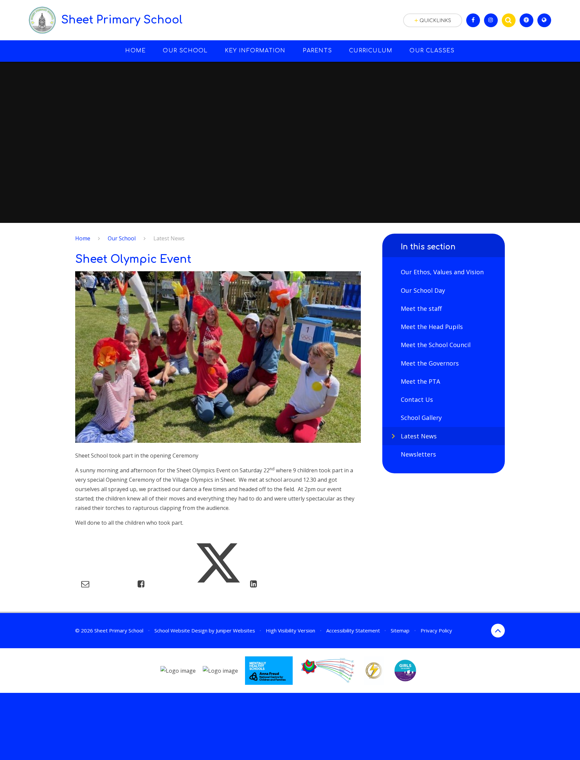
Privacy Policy (436, 630)
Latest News (169, 238)
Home (82, 238)
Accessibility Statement (353, 630)
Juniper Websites (235, 630)
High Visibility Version (290, 630)
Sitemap (400, 630)
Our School (122, 238)
